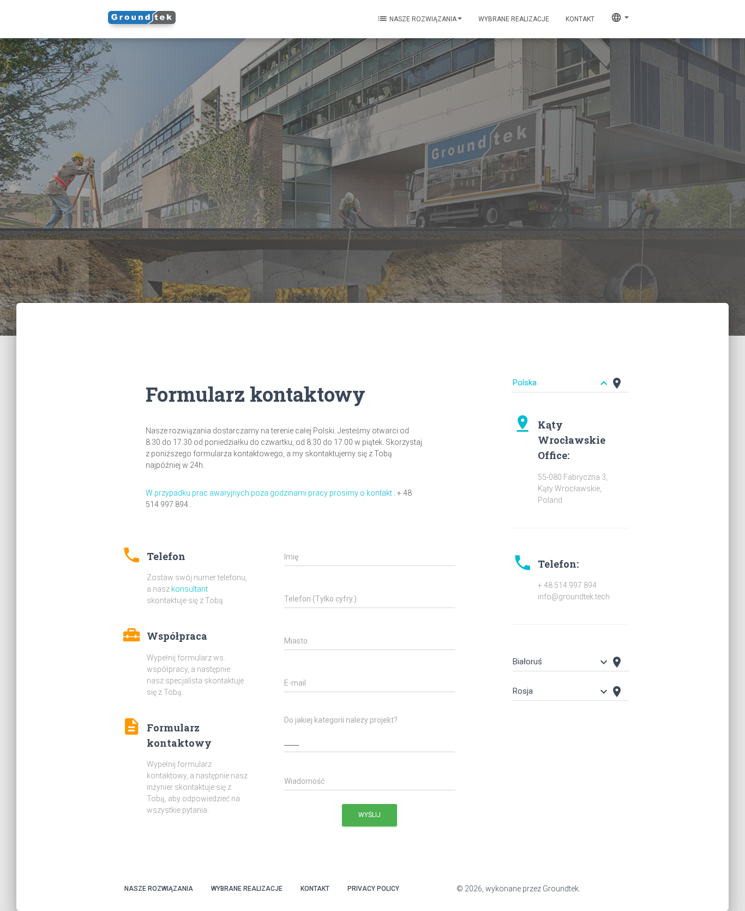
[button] (185, 572)
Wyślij (369, 815)
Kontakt (315, 888)
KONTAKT (580, 19)
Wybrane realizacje (513, 19)
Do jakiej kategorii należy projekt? (341, 720)
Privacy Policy (373, 888)
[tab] (571, 377)
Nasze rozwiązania (416, 18)
